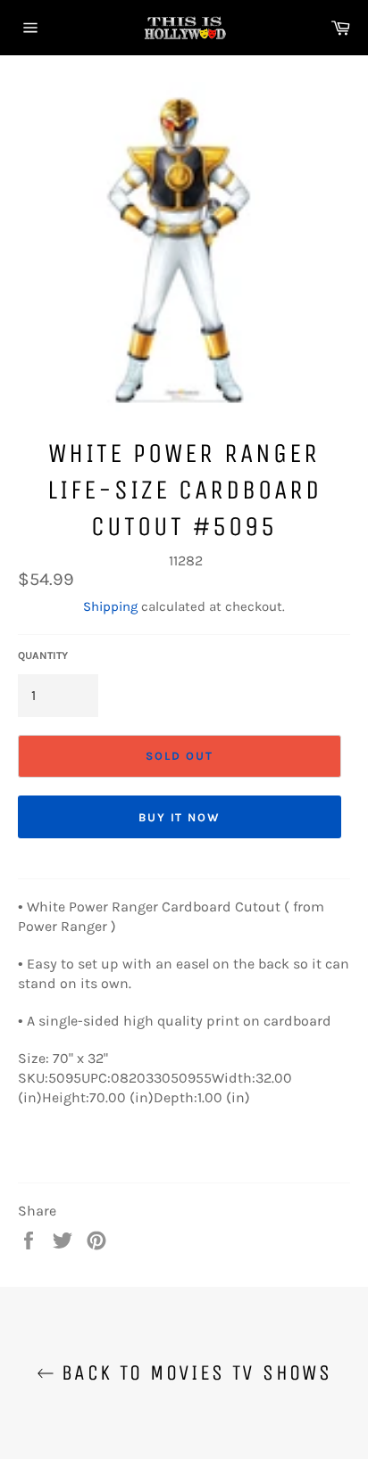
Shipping (110, 606)
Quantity (43, 655)
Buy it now (180, 817)
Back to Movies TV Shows (193, 1372)
